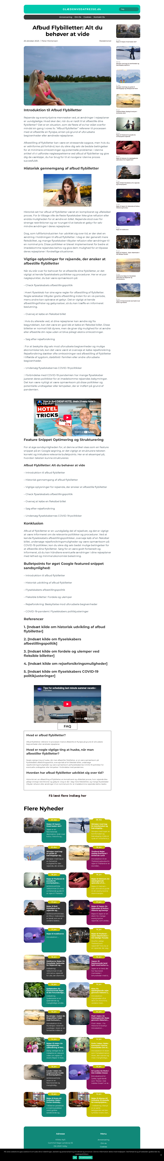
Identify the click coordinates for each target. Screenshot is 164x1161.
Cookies (87, 17)
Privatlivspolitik (85, 1157)
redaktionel (105, 41)
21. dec (54, 847)
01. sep (54, 820)
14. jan (99, 1012)
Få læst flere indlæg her (67, 795)
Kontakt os (99, 17)
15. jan (54, 984)
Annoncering (65, 17)
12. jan (98, 1094)
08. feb (99, 820)
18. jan (99, 847)
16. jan (99, 929)
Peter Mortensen (50, 41)
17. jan (54, 902)
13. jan (54, 1066)
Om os (78, 17)
